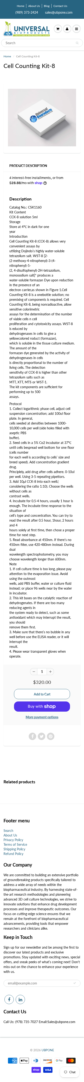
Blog (46, 6)
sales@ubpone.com (59, 12)
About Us (34, 6)
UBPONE (48, 1050)
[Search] (77, 43)
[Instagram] (20, 999)
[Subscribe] (74, 983)
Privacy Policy (13, 840)
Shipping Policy (14, 849)
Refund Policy (13, 854)
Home (20, 6)
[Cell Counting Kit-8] (42, 117)
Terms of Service (15, 844)
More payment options (42, 717)
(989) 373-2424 (26, 12)
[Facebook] (9, 999)
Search (8, 831)
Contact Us (60, 6)
